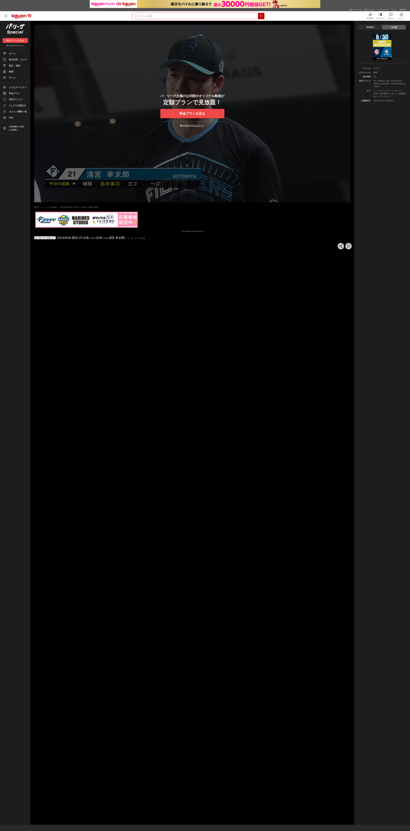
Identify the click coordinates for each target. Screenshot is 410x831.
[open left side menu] (6, 16)
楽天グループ (354, 10)
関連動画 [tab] (370, 27)
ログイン (15, 45)
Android (381, 81)
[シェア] (341, 246)
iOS (387, 81)
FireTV (377, 86)
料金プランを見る (192, 113)
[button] (348, 246)
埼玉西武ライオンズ (388, 93)
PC (374, 81)
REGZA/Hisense (398, 83)
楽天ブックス (369, 10)
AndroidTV (385, 83)
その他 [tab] (394, 27)
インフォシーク (383, 10)
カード (394, 10)
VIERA (376, 83)
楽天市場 (403, 10)
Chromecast (396, 81)
